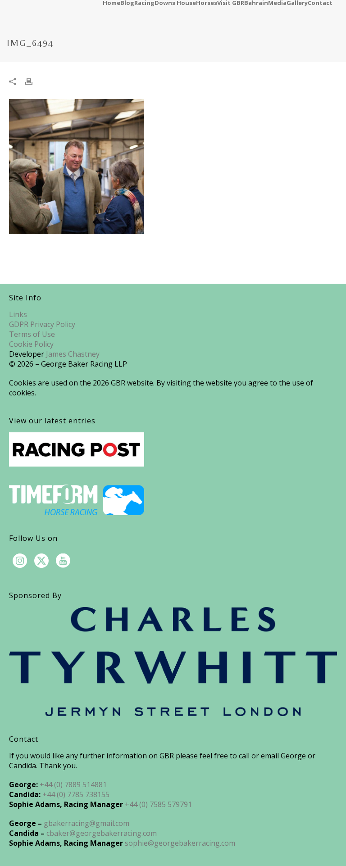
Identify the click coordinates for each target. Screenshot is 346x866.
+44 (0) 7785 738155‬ (75, 794)
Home (111, 2)
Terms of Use (32, 334)
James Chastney (73, 354)
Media (277, 2)
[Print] (33, 81)
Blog (127, 2)
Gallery (297, 2)
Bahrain (256, 2)
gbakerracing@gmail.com (86, 823)
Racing (144, 2)
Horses (206, 2)
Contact (320, 2)
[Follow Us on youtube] (63, 561)
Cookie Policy (31, 344)
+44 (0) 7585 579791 (158, 804)
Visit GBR (230, 2)
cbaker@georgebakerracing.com (101, 833)
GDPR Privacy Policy (42, 324)
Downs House (175, 2)
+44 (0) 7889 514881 (73, 784)
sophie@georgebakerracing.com (180, 843)
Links (18, 314)
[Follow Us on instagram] (20, 561)
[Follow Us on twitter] (41, 561)
